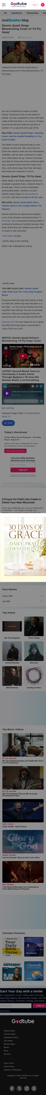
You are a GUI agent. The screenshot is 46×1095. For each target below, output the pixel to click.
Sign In (35, 5)
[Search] (43, 5)
